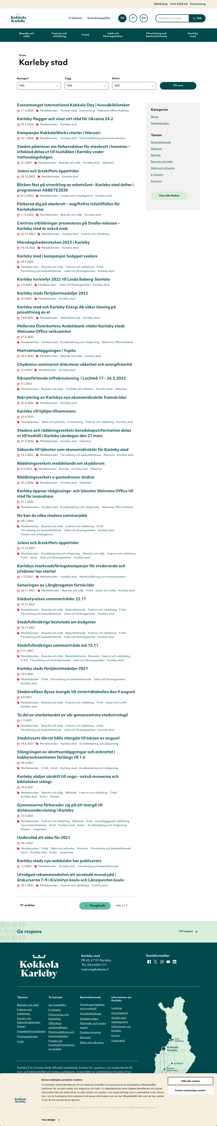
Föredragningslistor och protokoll (92, 1007)
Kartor (115, 1036)
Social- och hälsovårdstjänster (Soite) (29, 1022)
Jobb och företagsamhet (113, 35)
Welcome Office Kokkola (113, 111)
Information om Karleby (121, 1028)
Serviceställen (57, 1005)
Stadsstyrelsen (89, 1019)
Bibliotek (71, 793)
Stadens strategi (90, 1032)
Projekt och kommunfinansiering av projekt (61, 1045)
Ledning (116, 1008)
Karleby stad (193, 35)
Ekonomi (109, 455)
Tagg (68, 78)
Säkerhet (108, 163)
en (145, 19)
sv (123, 19)
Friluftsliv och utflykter (80, 389)
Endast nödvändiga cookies (190, 1090)
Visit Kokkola (179, 4)
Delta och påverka (53, 422)
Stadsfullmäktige (91, 1014)
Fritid (85, 35)
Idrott (33, 557)
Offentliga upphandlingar (58, 1025)
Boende (64, 469)
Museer (55, 797)
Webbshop (161, 4)
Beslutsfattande (71, 318)
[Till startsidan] (18, 18)
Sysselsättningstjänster (31, 1031)
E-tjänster (75, 18)
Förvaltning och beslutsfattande (156, 35)
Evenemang (198, 4)
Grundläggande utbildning (112, 821)
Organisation (119, 1013)
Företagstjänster (27, 1036)
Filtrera (178, 85)
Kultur (43, 797)
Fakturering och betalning (58, 1017)
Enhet (116, 78)
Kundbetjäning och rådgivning (79, 342)
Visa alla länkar (169, 196)
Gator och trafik (105, 590)
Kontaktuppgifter (99, 18)
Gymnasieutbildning (33, 825)
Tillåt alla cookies (190, 1081)
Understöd (118, 1041)
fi (134, 19)
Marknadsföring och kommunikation (102, 138)
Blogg (154, 117)
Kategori (23, 78)
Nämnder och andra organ (93, 1025)
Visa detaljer (48, 1119)
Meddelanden (49, 111)
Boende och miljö (26, 35)
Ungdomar (40, 829)
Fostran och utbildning (59, 35)
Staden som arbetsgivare (77, 196)
